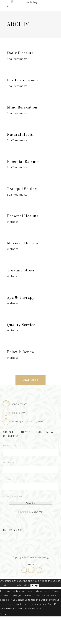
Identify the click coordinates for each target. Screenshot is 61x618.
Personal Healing (22, 216)
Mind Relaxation (22, 107)
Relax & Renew (20, 352)
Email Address (11, 445)
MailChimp (37, 511)
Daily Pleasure (20, 53)
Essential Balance (23, 162)
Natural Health (21, 135)
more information (20, 585)
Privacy (30, 564)
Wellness (12, 221)
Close (3, 614)
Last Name (8, 479)
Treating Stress (21, 270)
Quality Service (21, 325)
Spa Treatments (17, 59)
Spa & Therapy (20, 297)
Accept (35, 585)
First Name (9, 462)
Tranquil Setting (22, 189)
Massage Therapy (23, 243)
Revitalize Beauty (23, 80)
